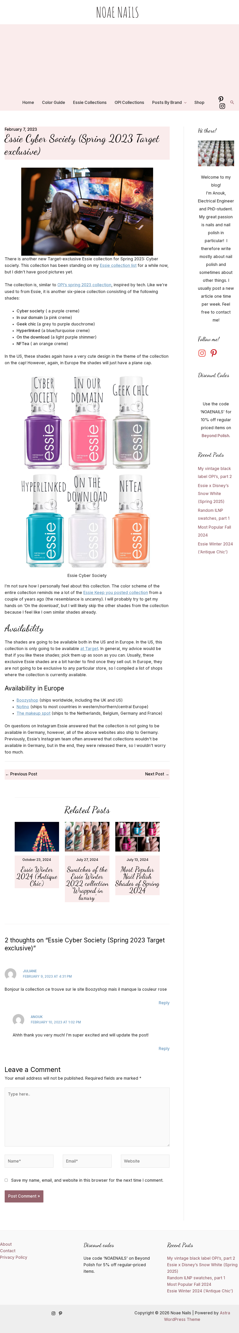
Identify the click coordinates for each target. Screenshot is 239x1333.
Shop (199, 102)
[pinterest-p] (215, 353)
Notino (23, 706)
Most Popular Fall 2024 (189, 1284)
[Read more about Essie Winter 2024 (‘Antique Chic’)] (37, 836)
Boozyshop (27, 700)
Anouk (37, 1017)
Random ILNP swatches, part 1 (196, 1278)
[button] (184, 102)
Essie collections (90, 102)
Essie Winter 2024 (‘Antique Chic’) (36, 876)
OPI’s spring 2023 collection (84, 285)
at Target (89, 648)
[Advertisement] (119, 59)
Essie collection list (118, 265)
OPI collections (129, 102)
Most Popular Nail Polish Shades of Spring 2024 (137, 880)
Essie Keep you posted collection (115, 592)
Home (28, 102)
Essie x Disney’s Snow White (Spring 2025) (213, 493)
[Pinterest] (221, 99)
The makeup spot (33, 713)
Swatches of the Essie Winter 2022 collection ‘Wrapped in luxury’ (87, 883)
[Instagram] (222, 106)
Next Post (157, 774)
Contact (7, 1250)
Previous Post (21, 774)
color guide (53, 102)
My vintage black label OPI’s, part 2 (201, 1258)
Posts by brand (167, 102)
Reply (164, 1003)
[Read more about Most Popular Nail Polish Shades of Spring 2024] (137, 836)
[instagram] (203, 353)
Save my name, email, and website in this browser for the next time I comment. (87, 1180)
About (6, 1244)
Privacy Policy (13, 1257)
